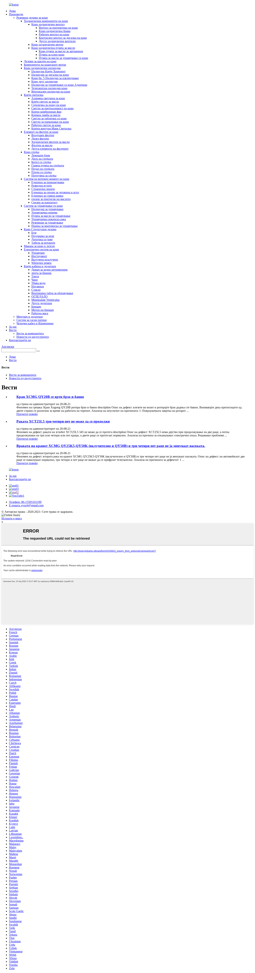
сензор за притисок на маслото (51, 199)
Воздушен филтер (42, 135)
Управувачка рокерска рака (48, 219)
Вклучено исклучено (44, 259)
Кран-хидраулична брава (54, 31)
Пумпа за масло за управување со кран (63, 58)
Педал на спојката (42, 168)
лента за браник (41, 273)
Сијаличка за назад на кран (48, 105)
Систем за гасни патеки (31, 320)
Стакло (36, 289)
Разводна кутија (41, 185)
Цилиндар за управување (47, 209)
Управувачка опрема (44, 212)
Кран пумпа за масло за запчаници (61, 51)
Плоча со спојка (41, 172)
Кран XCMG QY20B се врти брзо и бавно (50, 397)
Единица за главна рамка (47, 195)
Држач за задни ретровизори (49, 269)
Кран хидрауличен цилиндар (42, 68)
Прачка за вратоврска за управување (54, 226)
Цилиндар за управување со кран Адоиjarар (59, 84)
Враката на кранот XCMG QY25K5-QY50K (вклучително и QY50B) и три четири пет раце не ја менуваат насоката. (110, 446)
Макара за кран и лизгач (39, 246)
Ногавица (37, 286)
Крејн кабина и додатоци (40, 266)
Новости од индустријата (32, 336)
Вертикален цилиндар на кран (50, 91)
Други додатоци (41, 303)
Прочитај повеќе (27, 414)
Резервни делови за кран (32, 17)
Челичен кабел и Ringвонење (35, 323)
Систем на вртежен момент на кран (46, 178)
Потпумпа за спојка (43, 175)
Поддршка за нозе (42, 236)
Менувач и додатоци (29, 316)
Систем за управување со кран (43, 205)
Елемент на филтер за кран (41, 131)
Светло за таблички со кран (49, 118)
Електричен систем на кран (41, 249)
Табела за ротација (43, 242)
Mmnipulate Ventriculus (45, 299)
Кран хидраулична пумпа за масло (53, 47)
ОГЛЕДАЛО (39, 296)
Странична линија (43, 189)
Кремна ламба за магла (45, 115)
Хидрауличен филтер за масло (50, 142)
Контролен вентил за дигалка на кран (63, 37)
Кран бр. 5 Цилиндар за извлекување (55, 78)
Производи (16, 14)
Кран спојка (31, 152)
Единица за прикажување (47, 182)
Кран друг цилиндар (44, 81)
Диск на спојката (42, 158)
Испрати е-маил (11, 518)
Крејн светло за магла (45, 101)
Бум (33, 232)
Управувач (38, 252)
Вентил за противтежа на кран (58, 27)
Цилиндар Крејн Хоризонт (48, 71)
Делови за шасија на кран (40, 61)
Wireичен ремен (41, 262)
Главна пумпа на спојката (47, 165)
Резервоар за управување (47, 222)
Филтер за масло (41, 145)
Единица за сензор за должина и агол (55, 192)
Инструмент (39, 256)
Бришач (36, 306)
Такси (35, 276)
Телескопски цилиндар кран (49, 88)
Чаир (34, 279)
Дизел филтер (40, 138)
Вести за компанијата (30, 333)
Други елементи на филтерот (50, 148)
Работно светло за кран (46, 125)
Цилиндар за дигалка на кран (50, 74)
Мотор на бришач (42, 310)
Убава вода (38, 283)
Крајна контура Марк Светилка (51, 128)
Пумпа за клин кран (51, 54)
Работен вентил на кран (54, 34)
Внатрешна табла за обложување (52, 293)
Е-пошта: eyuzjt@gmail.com (26, 505)
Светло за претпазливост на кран (52, 108)
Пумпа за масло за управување (50, 215)
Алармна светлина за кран (48, 98)
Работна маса (39, 313)
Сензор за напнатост (44, 202)
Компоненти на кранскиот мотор (45, 64)
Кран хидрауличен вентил (48, 24)
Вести (13, 330)
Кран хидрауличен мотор (47, 44)
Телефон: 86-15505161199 (25, 502)
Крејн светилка (33, 94)
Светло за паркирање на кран (50, 121)
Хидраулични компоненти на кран (46, 21)
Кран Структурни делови (40, 229)
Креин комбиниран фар (46, 111)
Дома (12, 11)
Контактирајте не (20, 340)
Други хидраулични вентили (57, 41)
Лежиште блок (40, 155)
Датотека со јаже (42, 239)
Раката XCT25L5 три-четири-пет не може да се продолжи (63, 421)
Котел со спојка (41, 162)
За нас (13, 326)
